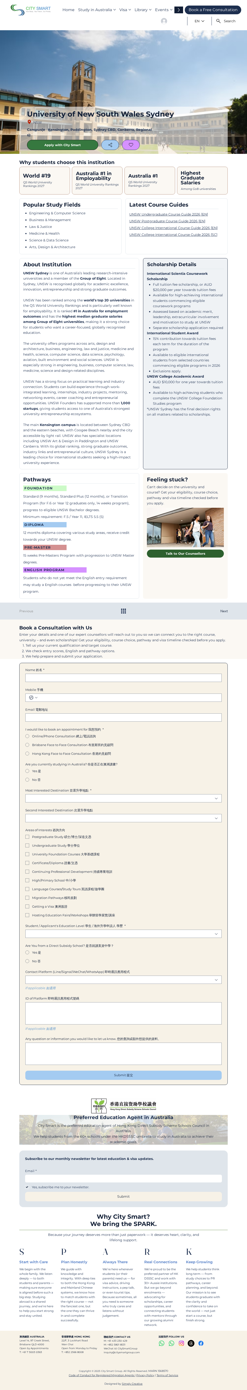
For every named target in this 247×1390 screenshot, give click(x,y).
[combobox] (123, 798)
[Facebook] (201, 1343)
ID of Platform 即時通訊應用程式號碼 (52, 998)
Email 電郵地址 (36, 709)
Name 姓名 (34, 670)
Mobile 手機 (34, 690)
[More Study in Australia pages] (114, 9)
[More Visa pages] (130, 9)
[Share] (110, 145)
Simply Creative (132, 1383)
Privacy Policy (145, 1375)
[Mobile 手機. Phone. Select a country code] (33, 698)
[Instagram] (181, 1343)
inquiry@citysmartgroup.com (122, 1352)
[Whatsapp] (161, 1343)
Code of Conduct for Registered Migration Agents (102, 1375)
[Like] (131, 145)
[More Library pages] (150, 9)
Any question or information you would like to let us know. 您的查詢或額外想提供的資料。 (93, 1039)
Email (31, 1171)
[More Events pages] (171, 9)
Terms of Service (167, 1375)
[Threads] (191, 1343)
